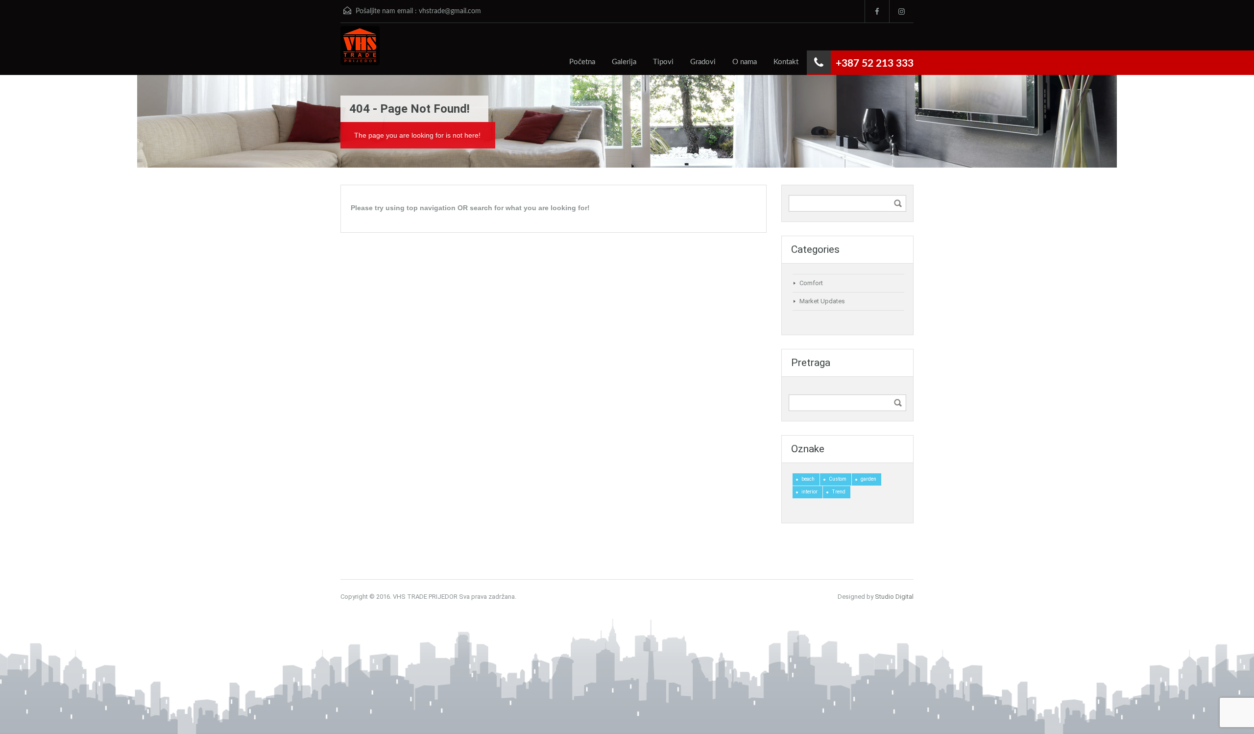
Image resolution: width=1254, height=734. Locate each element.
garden (868, 479)
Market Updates (822, 301)
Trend (838, 491)
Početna (582, 62)
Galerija (624, 62)
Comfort (811, 283)
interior (809, 491)
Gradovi (703, 62)
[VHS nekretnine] (360, 50)
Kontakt (785, 62)
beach (808, 479)
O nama (744, 62)
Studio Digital (894, 596)
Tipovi (663, 62)
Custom (837, 479)
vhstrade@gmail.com (450, 11)
